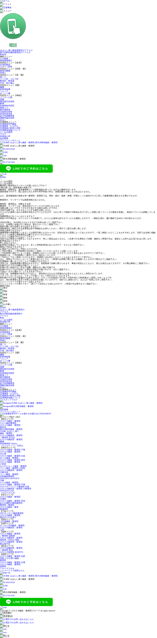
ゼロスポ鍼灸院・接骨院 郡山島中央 (11, 543)
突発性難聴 (5, 71)
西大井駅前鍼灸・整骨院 (11, 429)
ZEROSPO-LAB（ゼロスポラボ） (8, 492)
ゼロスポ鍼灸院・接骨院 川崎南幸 (15, 488)
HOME (3, 177)
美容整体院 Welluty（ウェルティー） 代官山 (11, 444)
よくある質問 (6, 132)
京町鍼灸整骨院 (7, 476)
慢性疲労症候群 (7, 101)
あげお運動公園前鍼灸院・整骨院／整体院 (12, 504)
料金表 (3, 54)
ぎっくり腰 (5, 93)
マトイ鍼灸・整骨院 (9, 474)
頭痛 (2, 99)
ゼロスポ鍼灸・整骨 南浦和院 (9, 508)
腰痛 (2, 87)
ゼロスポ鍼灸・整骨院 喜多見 (10, 426)
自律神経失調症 (7, 105)
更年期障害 (5, 110)
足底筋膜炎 (5, 64)
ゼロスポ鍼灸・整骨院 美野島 (10, 565)
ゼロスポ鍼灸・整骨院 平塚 (12, 484)
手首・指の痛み (7, 83)
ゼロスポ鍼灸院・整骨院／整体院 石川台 (11, 436)
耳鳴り (3, 73)
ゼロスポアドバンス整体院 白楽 (14, 486)
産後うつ (4, 108)
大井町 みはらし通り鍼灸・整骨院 (9, 432)
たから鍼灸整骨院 (8, 423)
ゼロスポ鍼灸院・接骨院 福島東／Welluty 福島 (11, 539)
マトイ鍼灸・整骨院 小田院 (12, 468)
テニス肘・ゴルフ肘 (9, 79)
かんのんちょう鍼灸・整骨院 (13, 466)
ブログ (3, 134)
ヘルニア (4, 91)
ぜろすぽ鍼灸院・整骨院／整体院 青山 (11, 549)
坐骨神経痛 (5, 89)
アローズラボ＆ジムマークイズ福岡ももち (12, 569)
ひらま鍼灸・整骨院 (9, 482)
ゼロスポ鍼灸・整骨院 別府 (12, 556)
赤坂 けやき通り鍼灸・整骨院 (10, 559)
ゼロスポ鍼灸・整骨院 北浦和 (10, 498)
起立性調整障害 (7, 116)
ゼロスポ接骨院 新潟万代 (11, 552)
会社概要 (4, 138)
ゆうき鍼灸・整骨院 (9, 458)
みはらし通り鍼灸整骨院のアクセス (16, 50)
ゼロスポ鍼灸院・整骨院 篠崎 (11, 440)
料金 (2, 318)
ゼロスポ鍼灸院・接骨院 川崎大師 (11, 471)
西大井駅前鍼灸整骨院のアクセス (15, 52)
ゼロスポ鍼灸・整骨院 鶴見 (12, 460)
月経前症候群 (6, 112)
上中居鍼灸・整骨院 (9, 521)
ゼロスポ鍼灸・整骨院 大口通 (10, 453)
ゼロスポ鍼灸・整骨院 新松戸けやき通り (10, 516)
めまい (3, 120)
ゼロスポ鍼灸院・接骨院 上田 (11, 528)
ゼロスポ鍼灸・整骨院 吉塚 (12, 562)
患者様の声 (5, 136)
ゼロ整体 (4, 58)
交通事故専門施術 (8, 124)
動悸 (2, 103)
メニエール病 (6, 97)
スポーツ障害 (6, 67)
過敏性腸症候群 (7, 118)
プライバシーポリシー (10, 140)
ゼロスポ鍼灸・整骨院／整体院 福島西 (10, 535)
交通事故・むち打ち (9, 126)
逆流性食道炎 (6, 114)
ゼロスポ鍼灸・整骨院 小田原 (10, 463)
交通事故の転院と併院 (10, 128)
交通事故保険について (10, 130)
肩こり (3, 77)
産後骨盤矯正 (6, 60)
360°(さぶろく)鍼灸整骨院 (12, 513)
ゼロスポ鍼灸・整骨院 (10, 421)
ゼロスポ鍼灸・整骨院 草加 (12, 501)
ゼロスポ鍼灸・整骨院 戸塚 (12, 450)
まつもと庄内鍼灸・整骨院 (12, 525)
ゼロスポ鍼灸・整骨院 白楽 (12, 456)
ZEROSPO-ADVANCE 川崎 (9, 479)
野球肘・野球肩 (7, 81)
